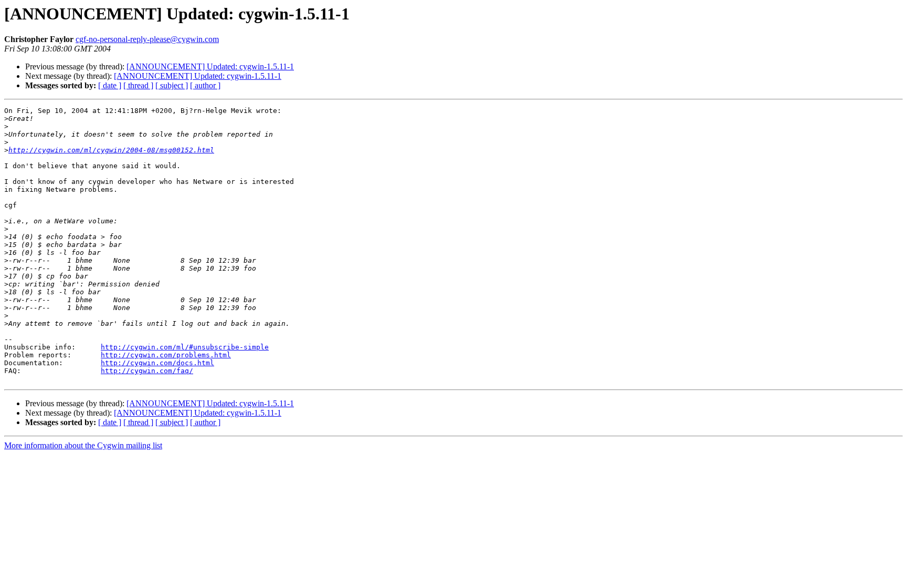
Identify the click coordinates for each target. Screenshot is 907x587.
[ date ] (109, 85)
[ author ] (205, 85)
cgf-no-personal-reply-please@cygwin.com (147, 39)
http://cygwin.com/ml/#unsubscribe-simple (185, 347)
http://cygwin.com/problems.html (166, 355)
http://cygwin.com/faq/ (147, 371)
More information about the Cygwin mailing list (83, 445)
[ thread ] (138, 85)
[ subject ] (171, 85)
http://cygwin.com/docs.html (157, 363)
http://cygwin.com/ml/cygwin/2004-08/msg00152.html (111, 150)
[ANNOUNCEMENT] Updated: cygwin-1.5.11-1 (210, 66)
